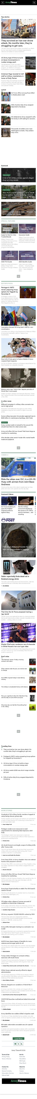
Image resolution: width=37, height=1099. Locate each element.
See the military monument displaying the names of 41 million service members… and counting (25, 510)
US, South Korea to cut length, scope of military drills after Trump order (18, 846)
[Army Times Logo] (11, 2)
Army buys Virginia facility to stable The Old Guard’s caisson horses (18, 889)
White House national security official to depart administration (16, 971)
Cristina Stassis (7, 1009)
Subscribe (22, 1056)
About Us (22, 1069)
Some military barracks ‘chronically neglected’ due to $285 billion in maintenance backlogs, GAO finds (18, 417)
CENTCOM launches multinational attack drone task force (18, 1000)
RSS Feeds (22, 1061)
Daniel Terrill (6, 1034)
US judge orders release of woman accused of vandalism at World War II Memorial (16, 902)
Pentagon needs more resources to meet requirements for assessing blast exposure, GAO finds (17, 831)
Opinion (4, 422)
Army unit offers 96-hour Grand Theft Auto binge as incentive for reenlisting (18, 432)
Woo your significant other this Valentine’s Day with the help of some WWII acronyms (14, 696)
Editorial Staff (5, 1075)
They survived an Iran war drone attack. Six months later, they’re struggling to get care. (17, 43)
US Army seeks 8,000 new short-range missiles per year (19, 771)
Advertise (4, 1069)
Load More (18, 1038)
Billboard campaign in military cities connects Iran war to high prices (17, 405)
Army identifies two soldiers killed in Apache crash (17, 1013)
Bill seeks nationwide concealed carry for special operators (17, 1025)
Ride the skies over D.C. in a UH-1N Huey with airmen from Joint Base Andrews (18, 482)
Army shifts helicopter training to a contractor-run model (17, 928)
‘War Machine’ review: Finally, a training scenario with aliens (12, 660)
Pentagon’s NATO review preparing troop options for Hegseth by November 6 (9, 290)
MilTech (5, 209)
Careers (21, 1071)
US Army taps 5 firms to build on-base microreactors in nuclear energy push (12, 59)
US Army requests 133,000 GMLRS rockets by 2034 (18, 914)
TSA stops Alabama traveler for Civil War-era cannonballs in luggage (18, 548)
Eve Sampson (6, 884)
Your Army (6, 175)
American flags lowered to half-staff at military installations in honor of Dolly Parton (12, 76)
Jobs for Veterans (24, 1073)
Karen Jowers (6, 951)
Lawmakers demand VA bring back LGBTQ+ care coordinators (17, 328)
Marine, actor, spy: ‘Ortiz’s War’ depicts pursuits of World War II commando (17, 390)
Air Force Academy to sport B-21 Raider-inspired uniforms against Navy (8, 509)
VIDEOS (4, 455)
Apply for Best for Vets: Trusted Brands (8, 236)
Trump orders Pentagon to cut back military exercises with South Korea (15, 957)
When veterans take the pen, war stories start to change (14, 669)
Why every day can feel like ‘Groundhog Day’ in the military (14, 705)
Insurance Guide (24, 235)
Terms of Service (6, 1059)
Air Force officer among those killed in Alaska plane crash (22, 94)
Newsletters (22, 1059)
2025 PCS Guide (6, 262)
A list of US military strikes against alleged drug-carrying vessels (18, 179)
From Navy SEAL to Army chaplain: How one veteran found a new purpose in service (18, 860)
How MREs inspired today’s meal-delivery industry (13, 678)
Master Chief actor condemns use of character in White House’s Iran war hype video (18, 645)
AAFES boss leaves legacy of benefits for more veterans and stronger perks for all (16, 942)
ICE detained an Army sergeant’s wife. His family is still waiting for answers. (23, 118)
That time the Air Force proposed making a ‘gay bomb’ (16, 613)
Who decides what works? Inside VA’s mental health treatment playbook (18, 438)
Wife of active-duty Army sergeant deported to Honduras (22, 106)
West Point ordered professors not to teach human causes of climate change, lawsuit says (18, 194)
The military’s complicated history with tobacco (14, 687)
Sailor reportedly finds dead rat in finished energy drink (15, 577)
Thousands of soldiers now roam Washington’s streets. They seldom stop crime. (22, 130)
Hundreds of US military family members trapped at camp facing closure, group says (18, 815)
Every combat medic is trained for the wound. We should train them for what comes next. (17, 426)
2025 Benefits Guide (25, 262)
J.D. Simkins (6, 585)
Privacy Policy (6, 1056)
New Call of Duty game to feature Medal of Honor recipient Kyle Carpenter (17, 360)
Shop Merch (22, 1063)
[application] (18, 467)
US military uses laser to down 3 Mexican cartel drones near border (18, 212)
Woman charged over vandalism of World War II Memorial (16, 986)
